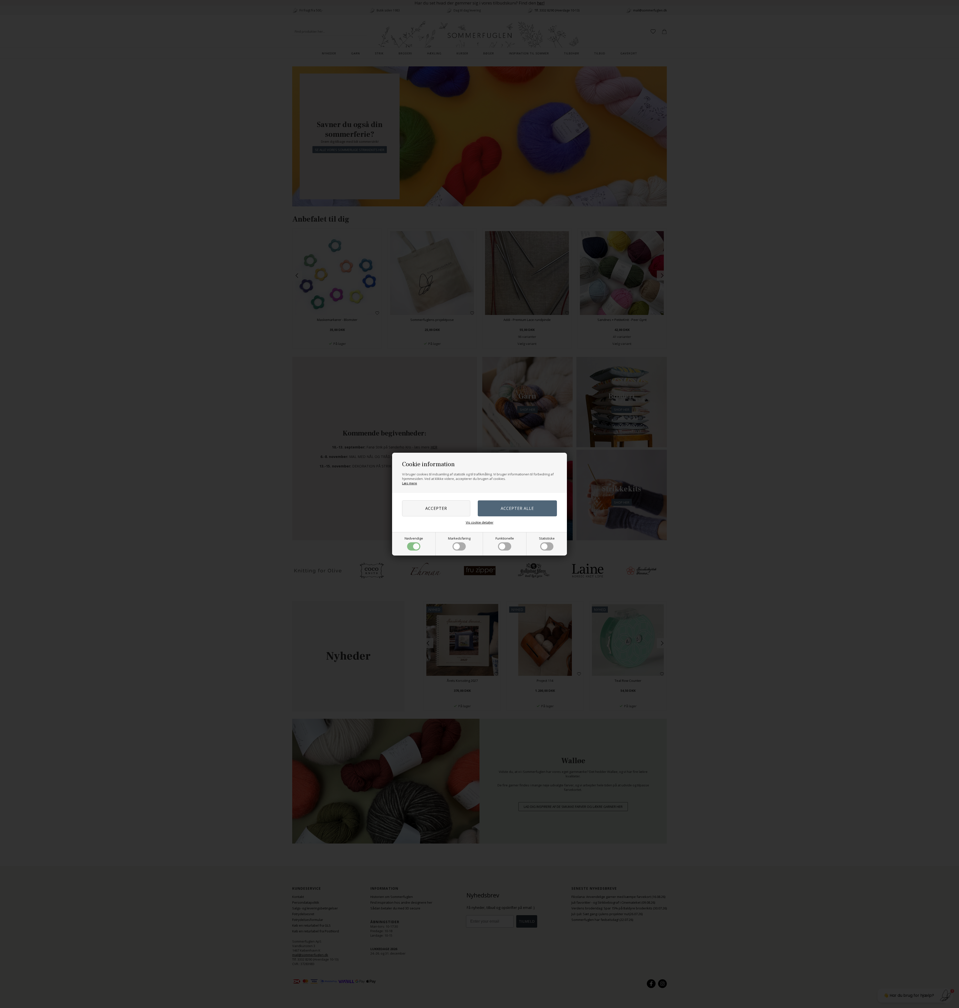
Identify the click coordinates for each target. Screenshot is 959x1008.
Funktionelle (504, 538)
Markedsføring (459, 538)
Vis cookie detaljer (479, 522)
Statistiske (547, 538)
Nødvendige (414, 538)
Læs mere (409, 483)
